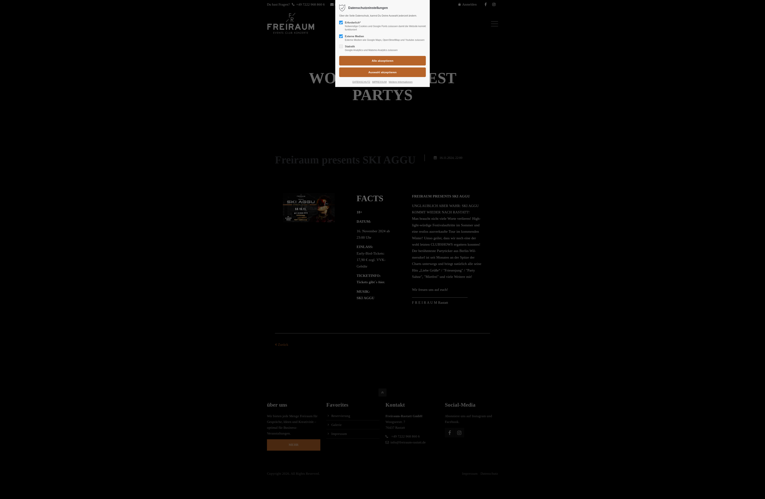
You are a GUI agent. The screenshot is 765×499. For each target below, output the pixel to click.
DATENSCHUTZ (361, 82)
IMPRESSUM (379, 82)
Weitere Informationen (401, 82)
